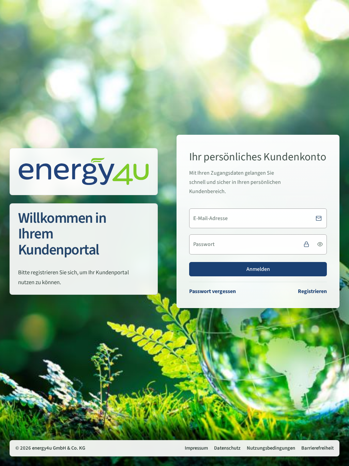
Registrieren (312, 291)
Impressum (196, 448)
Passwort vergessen (212, 291)
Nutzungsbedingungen (271, 448)
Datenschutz (227, 448)
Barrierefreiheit (317, 448)
